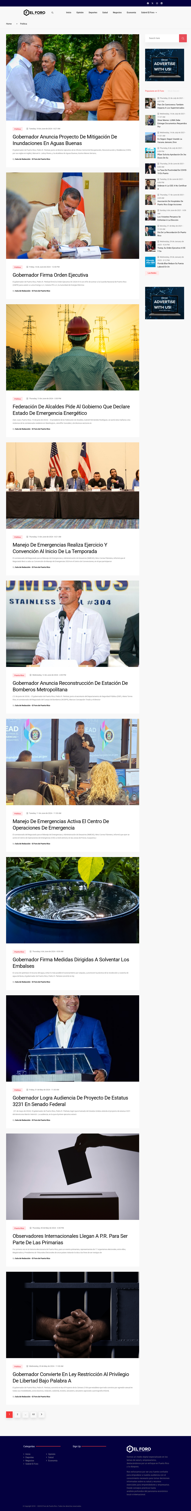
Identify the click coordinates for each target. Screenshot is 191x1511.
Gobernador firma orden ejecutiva (50, 275)
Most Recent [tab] (173, 91)
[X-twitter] (152, 3)
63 (33, 1414)
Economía (131, 12)
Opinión (80, 12)
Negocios (117, 12)
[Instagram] (157, 3)
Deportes (93, 12)
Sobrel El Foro (147, 12)
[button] (149, 13)
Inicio (68, 12)
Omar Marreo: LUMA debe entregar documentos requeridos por (172, 123)
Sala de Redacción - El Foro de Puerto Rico (32, 159)
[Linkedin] (162, 3)
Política (23, 24)
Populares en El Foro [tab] (154, 91)
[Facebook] (148, 3)
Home (9, 24)
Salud (105, 12)
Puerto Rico (19, 675)
